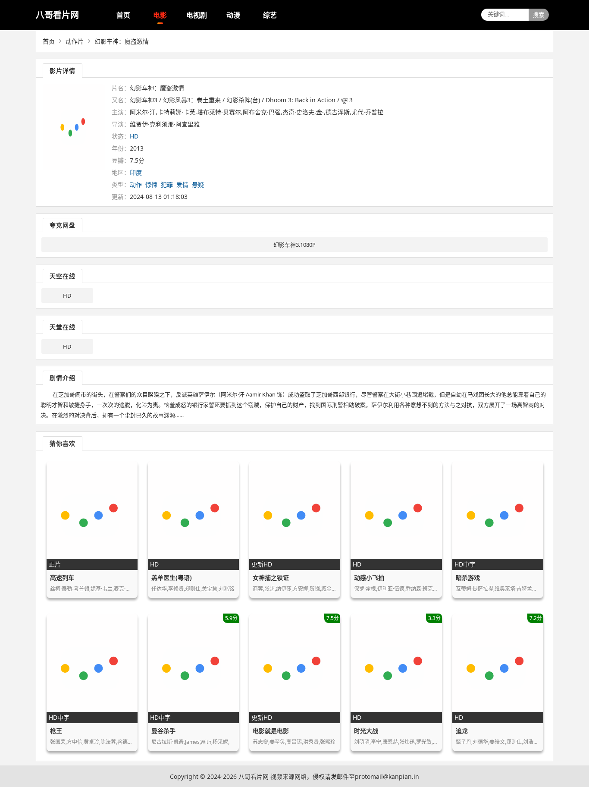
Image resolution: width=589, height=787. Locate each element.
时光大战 (366, 731)
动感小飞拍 (369, 577)
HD (67, 295)
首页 (123, 15)
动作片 (75, 41)
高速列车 (62, 577)
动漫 (233, 15)
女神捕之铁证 (271, 577)
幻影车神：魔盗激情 (121, 41)
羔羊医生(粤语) (171, 577)
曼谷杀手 (163, 731)
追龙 (462, 731)
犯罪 (167, 184)
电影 (160, 15)
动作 (136, 184)
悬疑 (198, 184)
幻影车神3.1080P (294, 245)
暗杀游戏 (468, 577)
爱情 (182, 184)
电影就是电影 (271, 731)
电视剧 (196, 15)
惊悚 (151, 184)
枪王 (56, 731)
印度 (136, 172)
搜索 (538, 15)
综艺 (270, 15)
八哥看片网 (57, 15)
